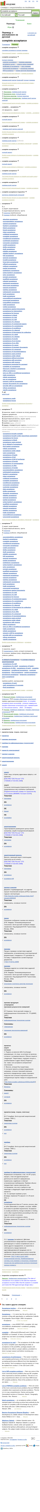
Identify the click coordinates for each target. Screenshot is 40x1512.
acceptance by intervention (12, 311)
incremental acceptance (10, 68)
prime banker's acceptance (12, 272)
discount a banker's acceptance (14, 368)
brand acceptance (9, 230)
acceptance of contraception (13, 463)
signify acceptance (9, 390)
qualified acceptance (10, 279)
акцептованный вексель (11, 757)
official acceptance (9, 264)
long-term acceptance (10, 262)
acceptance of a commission (13, 326)
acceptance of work (24, 668)
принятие (7, 213)
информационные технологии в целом (17, 1020)
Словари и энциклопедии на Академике (18, 8)
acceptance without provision (13, 358)
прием (6, 918)
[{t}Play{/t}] (18, 47)
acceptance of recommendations (14, 351)
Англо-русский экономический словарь (13, 113)
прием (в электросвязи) (10, 750)
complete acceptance (23, 53)
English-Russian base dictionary (11, 73)
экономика (7, 798)
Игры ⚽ (11, 27)
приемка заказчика (25, 62)
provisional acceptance (10, 674)
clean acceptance (9, 232)
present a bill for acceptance (13, 381)
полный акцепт (21, 94)
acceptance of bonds (10, 461)
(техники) (5, 699)
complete (5, 1332)
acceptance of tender (10, 468)
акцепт (4, 765)
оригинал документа (10, 1265)
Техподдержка (13, 1439)
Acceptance (6, 1314)
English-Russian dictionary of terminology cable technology (18, 132)
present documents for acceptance (15, 383)
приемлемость (9, 651)
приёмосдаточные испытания (25, 722)
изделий (20, 80)
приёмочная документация (18, 1278)
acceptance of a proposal (12, 349)
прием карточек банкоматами (26, 70)
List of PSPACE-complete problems (14, 1386)
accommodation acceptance (13, 221)
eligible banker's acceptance (13, 253)
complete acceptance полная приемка (14, 50)
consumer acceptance (10, 243)
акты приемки (26, 66)
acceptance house (9, 400)
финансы (7, 1087)
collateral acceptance (10, 234)
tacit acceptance (9, 294)
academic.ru (8, 3)
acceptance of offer (10, 465)
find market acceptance (11, 446)
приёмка (7, 533)
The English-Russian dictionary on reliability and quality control (19, 176)
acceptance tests (31, 725)
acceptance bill (9, 878)
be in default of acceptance (12, 444)
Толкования (20, 20)
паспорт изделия (8, 754)
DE (29, 1)
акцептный (5, 394)
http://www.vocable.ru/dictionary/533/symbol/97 (20, 1082)
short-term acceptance (11, 285)
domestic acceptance (10, 493)
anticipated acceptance (11, 472)
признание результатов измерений (15, 1030)
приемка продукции (9, 739)
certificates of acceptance (11, 66)
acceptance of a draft (10, 334)
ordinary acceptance (10, 266)
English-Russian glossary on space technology (15, 197)
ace (5, 1133)
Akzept (6, 811)
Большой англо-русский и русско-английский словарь (18, 83)
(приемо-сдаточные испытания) (24, 699)
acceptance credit (9, 398)
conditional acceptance (11, 238)
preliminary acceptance (11, 270)
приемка (32, 80)
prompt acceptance (10, 277)
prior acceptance (9, 275)
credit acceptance (9, 245)
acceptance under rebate (11, 356)
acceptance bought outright (13, 433)
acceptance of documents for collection (17, 332)
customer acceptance (10, 62)
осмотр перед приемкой (25, 64)
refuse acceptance (9, 388)
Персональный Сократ (9, 53)
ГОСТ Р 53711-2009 (11, 962)
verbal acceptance (9, 307)
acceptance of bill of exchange (14, 459)
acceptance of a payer (10, 345)
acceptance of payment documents (15, 347)
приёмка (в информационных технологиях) (18, 743)
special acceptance (10, 287)
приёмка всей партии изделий (13, 129)
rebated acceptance (10, 281)
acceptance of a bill (10, 319)
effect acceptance (9, 371)
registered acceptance (11, 283)
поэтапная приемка (27, 68)
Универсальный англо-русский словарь (13, 103)
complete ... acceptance (32, 113)
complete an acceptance (11, 366)
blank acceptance (9, 228)
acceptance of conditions (12, 328)
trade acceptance (9, 296)
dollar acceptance (9, 247)
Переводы (10, 24)
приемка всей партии (9, 80)
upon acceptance (9, 453)
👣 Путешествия (5, 1442)
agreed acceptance (9, 223)
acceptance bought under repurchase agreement (20, 436)
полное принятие (23, 96)
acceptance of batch (10, 455)
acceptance (5, 405)
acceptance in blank (10, 315)
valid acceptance (9, 304)
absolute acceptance (10, 219)
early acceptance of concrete (13, 685)
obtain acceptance (9, 377)
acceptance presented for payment (15, 364)
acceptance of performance (11, 1357)
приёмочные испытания (24, 697)
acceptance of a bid (10, 317)
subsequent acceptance (11, 292)
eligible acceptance (10, 251)
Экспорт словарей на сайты (8, 1445)
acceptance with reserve (11, 362)
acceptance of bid (9, 457)
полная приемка (7, 60)
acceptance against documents (14, 309)
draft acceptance (9, 249)
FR (37, 1)
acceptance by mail (9, 1342)
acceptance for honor (10, 438)
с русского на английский (31, 34)
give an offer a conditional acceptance (16, 373)
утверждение (8, 1027)
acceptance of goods (10, 339)
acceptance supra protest (12, 353)
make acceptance (9, 375)
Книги (29, 24)
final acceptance (17, 672)
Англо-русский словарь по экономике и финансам (16, 143)
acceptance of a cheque (11, 321)
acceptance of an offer (11, 343)
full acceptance (8, 255)
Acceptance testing (9, 1308)
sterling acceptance (10, 289)
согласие (7, 1097)
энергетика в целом (10, 1123)
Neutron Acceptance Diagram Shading (15, 1412)
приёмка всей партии (19, 92)
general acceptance (10, 258)
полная (26, 80)
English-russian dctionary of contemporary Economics (17, 155)
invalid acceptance (9, 260)
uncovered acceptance (11, 300)
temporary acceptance (27, 674)
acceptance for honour (11, 313)
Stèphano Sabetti (8, 1420)
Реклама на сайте (22, 1439)
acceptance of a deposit (11, 330)
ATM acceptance (8, 70)
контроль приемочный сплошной (13, 195)
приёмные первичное (17, 709)
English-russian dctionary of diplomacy (13, 167)
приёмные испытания (26, 714)
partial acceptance (9, 268)
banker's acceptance (10, 226)
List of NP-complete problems (12, 1371)
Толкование (6, 44)
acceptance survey (9, 64)
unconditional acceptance (12, 298)
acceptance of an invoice (12, 341)
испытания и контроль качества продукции (18, 984)
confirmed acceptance (11, 240)
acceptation (8, 817)
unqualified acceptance (11, 302)
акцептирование (8, 761)
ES (33, 1)
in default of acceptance (10, 659)
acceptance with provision (12, 360)
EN (26, 1)
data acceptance (9, 489)
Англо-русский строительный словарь (13, 188)
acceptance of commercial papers (15, 324)
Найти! (35, 13)
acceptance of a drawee (11, 336)
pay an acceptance (9, 379)
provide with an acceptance (12, 385)
